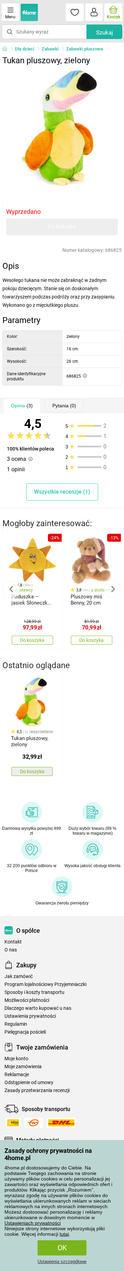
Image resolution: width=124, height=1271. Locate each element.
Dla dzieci (24, 48)
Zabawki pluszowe (84, 48)
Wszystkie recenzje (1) (62, 492)
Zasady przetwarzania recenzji (37, 1090)
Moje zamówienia (23, 1066)
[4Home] (7, 49)
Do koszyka (62, 226)
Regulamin (15, 1024)
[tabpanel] (62, 128)
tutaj (64, 1234)
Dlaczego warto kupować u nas (37, 1008)
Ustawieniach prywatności (32, 1223)
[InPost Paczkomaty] (13, 1123)
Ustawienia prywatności (30, 1016)
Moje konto (16, 1058)
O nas (10, 949)
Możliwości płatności (26, 1000)
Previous (11, 589)
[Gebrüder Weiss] (33, 1123)
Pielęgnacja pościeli (25, 1032)
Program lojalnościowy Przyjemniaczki (45, 984)
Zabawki (50, 48)
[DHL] (61, 1123)
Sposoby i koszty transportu (34, 992)
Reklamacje (16, 1074)
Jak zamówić (18, 976)
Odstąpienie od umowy (28, 1082)
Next (112, 589)
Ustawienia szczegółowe (62, 1261)
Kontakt (13, 942)
